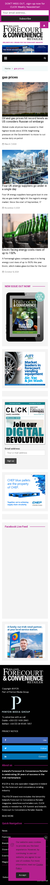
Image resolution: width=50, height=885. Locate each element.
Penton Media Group (19, 692)
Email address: (12, 448)
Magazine (6, 862)
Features (6, 837)
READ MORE (7, 816)
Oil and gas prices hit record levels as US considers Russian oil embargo (25, 120)
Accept (22, 875)
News (4, 830)
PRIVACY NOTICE (10, 731)
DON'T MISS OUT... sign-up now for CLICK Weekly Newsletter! (25, 5)
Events (5, 855)
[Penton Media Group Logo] (16, 704)
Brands (5, 843)
